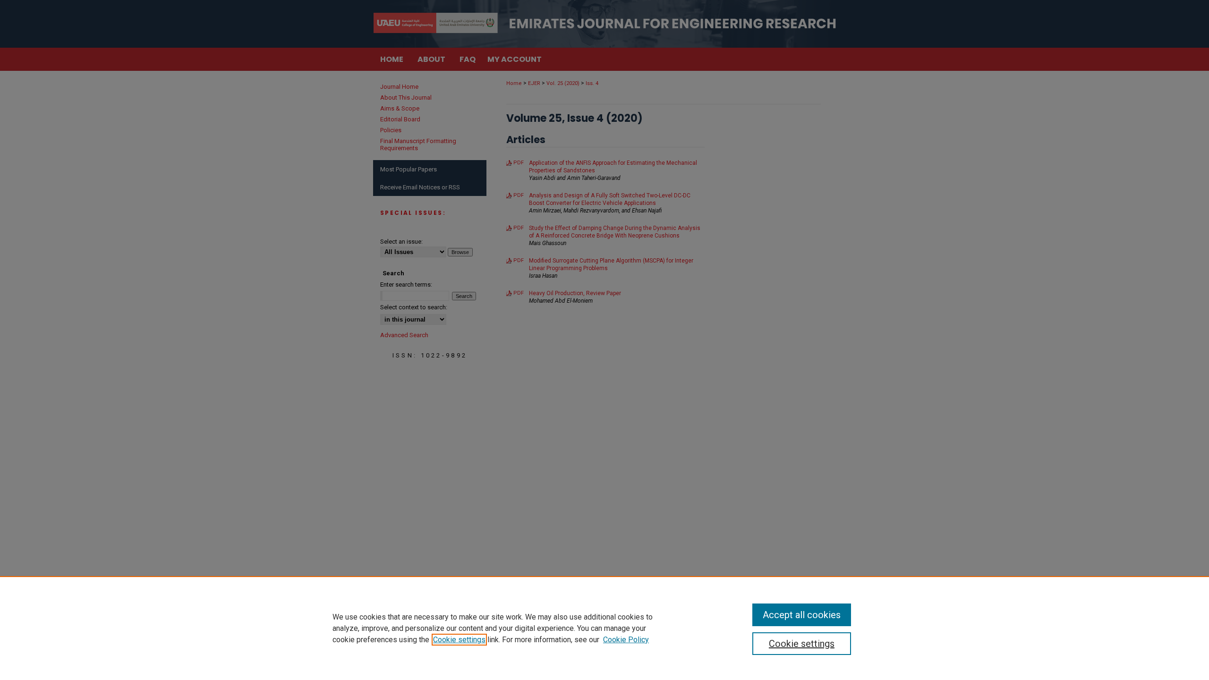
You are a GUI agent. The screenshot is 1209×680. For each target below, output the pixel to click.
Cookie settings (459, 639)
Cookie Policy (626, 639)
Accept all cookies (802, 614)
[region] (604, 628)
